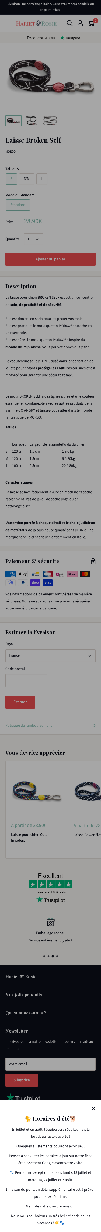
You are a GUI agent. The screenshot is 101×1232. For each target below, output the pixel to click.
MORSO (10, 151)
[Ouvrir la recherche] (70, 23)
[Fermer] (94, 1108)
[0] (91, 23)
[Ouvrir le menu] (8, 23)
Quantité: (13, 239)
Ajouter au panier (50, 259)
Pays (9, 644)
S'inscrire (21, 1080)
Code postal (15, 669)
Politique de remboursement (28, 725)
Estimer (20, 702)
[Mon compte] (80, 23)
